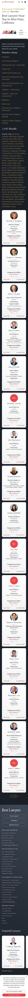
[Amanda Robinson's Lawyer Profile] (14, 473)
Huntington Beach (9, 158)
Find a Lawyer (7, 9)
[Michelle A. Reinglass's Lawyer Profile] (14, 217)
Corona (20, 141)
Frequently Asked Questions (9, 913)
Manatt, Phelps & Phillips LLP (14, 735)
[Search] (19, 2)
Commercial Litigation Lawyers (9, 897)
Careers (4, 920)
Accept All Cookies (14, 995)
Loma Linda (11, 165)
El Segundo (13, 151)
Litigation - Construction (11, 90)
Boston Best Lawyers (7, 868)
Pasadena (5, 180)
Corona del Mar (8, 144)
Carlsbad (20, 136)
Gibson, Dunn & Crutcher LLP (14, 297)
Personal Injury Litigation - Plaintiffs (11, 115)
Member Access (14, 825)
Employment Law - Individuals (13, 65)
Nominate (14, 820)
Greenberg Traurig (14, 699)
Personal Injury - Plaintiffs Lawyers (10, 880)
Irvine (18, 158)
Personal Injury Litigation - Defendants (11, 109)
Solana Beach (7, 202)
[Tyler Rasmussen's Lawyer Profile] (14, 436)
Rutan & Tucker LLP (14, 407)
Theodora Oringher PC (14, 516)
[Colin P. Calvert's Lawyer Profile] (14, 582)
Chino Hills (12, 139)
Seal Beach (10, 199)
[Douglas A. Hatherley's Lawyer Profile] (14, 254)
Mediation (5, 100)
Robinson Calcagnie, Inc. (14, 480)
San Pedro (15, 197)
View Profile (6, 243)
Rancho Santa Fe (8, 187)
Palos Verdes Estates (15, 177)
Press (3, 918)
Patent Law (6, 104)
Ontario (19, 175)
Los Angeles (11, 168)
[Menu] (3, 2)
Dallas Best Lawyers (7, 863)
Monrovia (21, 170)
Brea (14, 136)
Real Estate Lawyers (7, 899)
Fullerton (5, 156)
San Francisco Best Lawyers (9, 866)
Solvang (16, 202)
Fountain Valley (19, 153)
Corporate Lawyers (7, 894)
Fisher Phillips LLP (14, 334)
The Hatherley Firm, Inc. (14, 261)
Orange (5, 177)
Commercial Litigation (10, 61)
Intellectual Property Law (11, 73)
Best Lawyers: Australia (7, 838)
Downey (5, 151)
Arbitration (6, 57)
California (5, 12)
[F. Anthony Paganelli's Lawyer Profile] (13, 943)
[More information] (18, 238)
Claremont (13, 141)
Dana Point (10, 148)
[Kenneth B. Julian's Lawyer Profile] (14, 728)
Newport (14, 173)
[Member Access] (25, 2)
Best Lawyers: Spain (7, 840)
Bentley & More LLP (14, 772)
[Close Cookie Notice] (26, 976)
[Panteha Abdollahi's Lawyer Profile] (14, 510)
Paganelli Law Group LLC (13, 950)
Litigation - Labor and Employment (10, 95)
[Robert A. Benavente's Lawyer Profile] (14, 619)
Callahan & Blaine (14, 370)
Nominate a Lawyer (7, 915)
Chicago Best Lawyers (7, 856)
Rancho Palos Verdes (14, 185)
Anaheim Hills (7, 136)
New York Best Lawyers (8, 851)
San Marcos (6, 197)
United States (19, 9)
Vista (3, 206)
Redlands (13, 190)
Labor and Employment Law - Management (13, 84)
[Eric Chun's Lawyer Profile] (14, 546)
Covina (15, 146)
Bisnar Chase (14, 553)
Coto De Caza (7, 146)
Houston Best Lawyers (7, 861)
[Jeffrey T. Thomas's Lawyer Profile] (14, 290)
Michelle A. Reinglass (14, 224)
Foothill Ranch (7, 153)
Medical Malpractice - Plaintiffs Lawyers (11, 882)
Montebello (6, 173)
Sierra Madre (19, 199)
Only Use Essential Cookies (14, 991)
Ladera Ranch (12, 161)
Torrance (13, 204)
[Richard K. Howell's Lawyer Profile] (14, 400)
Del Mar (17, 148)
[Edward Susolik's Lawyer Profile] (14, 363)
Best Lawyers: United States (9, 833)
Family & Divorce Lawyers (8, 887)
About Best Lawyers (7, 908)
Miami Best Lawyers (7, 871)
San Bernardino (13, 192)
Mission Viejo (12, 170)
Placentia (13, 180)
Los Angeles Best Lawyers (8, 854)
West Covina (11, 206)
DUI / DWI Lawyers (7, 892)
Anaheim (16, 134)
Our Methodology (6, 911)
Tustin (19, 204)
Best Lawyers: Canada (7, 835)
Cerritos (5, 139)
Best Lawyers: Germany (8, 842)
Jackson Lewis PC (14, 662)
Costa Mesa (18, 144)
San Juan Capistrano (17, 194)
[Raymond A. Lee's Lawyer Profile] (14, 692)
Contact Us (4, 923)
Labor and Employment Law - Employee (13, 78)
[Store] (22, 2)
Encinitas (22, 151)
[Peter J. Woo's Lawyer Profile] (14, 655)
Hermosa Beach (15, 156)
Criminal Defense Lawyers (8, 889)
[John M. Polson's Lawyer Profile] (14, 327)
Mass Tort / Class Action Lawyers (10, 885)
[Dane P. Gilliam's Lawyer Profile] (14, 765)
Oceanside (11, 175)
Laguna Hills (11, 163)
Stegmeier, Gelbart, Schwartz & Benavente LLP (14, 626)
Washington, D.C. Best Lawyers (9, 859)
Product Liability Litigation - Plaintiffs (12, 122)
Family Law (6, 69)
